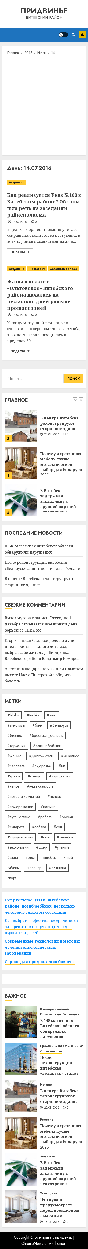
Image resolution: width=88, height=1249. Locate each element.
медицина (57, 867)
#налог (13, 786)
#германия (16, 745)
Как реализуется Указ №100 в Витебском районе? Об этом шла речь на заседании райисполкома (44, 205)
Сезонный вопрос (63, 269)
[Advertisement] (44, 105)
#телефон (65, 837)
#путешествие (18, 817)
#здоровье (41, 766)
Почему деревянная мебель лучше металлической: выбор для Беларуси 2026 (61, 464)
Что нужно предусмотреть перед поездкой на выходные (59, 1207)
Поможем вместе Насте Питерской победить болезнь (44, 675)
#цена (12, 857)
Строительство (51, 1051)
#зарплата (16, 766)
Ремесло (46, 1120)
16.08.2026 (52, 1222)
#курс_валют (59, 776)
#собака (39, 827)
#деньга (14, 756)
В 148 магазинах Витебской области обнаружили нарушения (59, 1028)
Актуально (16, 182)
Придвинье (44, 10)
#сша (45, 837)
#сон (58, 827)
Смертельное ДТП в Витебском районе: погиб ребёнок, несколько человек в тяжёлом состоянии (40, 906)
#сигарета (15, 827)
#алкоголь (16, 725)
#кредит (34, 776)
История (46, 1085)
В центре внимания (54, 1009)
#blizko (13, 715)
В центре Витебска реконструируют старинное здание (59, 423)
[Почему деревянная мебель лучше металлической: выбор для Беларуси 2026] (21, 463)
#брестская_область (46, 735)
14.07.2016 (19, 222)
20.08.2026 (52, 435)
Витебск (49, 857)
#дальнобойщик (47, 745)
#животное (70, 756)
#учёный (61, 847)
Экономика (71, 1015)
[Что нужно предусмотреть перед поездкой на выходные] (21, 1206)
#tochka (33, 715)
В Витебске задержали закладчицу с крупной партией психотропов (58, 501)
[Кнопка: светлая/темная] (63, 34)
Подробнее (20, 252)
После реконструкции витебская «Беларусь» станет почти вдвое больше (61, 1068)
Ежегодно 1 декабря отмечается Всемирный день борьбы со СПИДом (41, 624)
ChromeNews (32, 1243)
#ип (61, 766)
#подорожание (20, 806)
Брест (30, 857)
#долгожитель (41, 756)
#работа (45, 817)
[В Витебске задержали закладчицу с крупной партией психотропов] (21, 500)
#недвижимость (40, 786)
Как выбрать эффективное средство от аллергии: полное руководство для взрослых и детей (41, 926)
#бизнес (14, 735)
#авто (51, 715)
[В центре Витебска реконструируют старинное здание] (21, 426)
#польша (48, 806)
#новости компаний (23, 796)
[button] (5, 35)
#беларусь (59, 725)
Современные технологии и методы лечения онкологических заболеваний (42, 947)
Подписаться (82, 34)
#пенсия (54, 796)
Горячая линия (50, 1015)
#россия (66, 817)
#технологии (18, 847)
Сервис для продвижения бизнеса (40, 961)
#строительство (20, 837)
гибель (13, 867)
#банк (37, 725)
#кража (13, 776)
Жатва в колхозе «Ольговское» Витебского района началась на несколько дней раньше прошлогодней (40, 294)
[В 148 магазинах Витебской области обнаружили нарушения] (21, 1022)
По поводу (37, 269)
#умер (41, 847)
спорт (11, 878)
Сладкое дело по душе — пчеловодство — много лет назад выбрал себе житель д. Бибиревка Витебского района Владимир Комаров (42, 649)
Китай (68, 857)
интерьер (34, 867)
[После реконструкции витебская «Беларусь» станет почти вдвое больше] (21, 1059)
